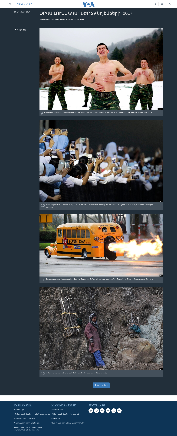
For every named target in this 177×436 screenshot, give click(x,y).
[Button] (20, 30)
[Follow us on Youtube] (102, 410)
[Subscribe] (119, 410)
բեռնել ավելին (101, 385)
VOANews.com (57, 410)
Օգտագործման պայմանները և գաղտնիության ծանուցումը (28, 428)
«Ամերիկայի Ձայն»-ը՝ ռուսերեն (65, 414)
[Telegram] (155, 4)
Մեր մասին (19, 410)
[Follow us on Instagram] (96, 410)
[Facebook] (169, 4)
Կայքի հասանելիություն (25, 418)
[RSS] (113, 410)
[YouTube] (162, 4)
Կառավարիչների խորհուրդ (26, 423)
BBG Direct (55, 418)
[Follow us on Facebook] (90, 410)
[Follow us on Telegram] (108, 410)
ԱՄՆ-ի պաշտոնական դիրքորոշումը (67, 423)
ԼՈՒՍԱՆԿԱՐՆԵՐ (24, 4)
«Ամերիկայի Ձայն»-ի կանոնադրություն (32, 414)
